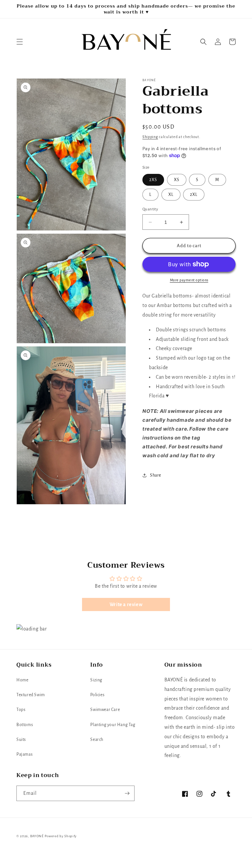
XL (171, 194)
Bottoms (24, 724)
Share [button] (155, 475)
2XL (194, 194)
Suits (21, 739)
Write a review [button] (126, 604)
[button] (19, 42)
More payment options (189, 280)
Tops (20, 709)
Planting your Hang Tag (112, 724)
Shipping (150, 137)
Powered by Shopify (61, 836)
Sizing (96, 680)
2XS (153, 179)
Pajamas (24, 754)
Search (96, 739)
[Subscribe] (127, 793)
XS (176, 179)
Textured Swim (30, 695)
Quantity (150, 209)
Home (22, 680)
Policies (97, 695)
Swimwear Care (105, 709)
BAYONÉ (37, 836)
